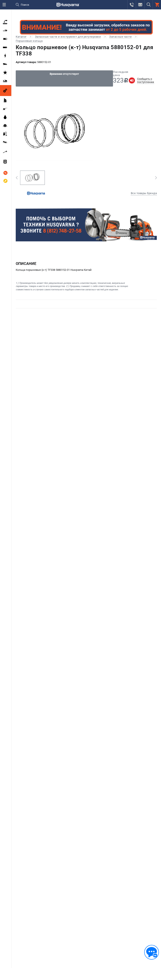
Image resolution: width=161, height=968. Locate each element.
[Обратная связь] (151, 952)
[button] (17, 177)
